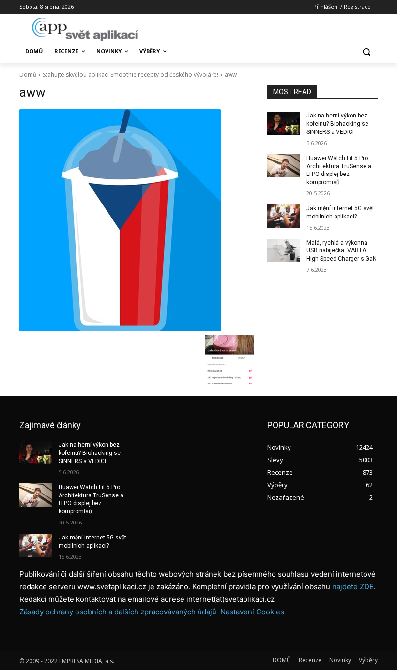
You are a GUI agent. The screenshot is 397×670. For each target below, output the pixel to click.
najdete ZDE (353, 586)
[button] (366, 51)
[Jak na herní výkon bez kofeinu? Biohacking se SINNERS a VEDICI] (283, 123)
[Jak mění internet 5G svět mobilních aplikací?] (283, 216)
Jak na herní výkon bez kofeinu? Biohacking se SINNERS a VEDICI (337, 123)
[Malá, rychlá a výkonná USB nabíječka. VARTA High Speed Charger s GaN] (283, 250)
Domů (27, 75)
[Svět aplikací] (85, 29)
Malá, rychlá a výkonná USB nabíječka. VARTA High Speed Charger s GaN (341, 250)
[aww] (136, 220)
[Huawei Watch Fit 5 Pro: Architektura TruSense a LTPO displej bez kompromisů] (283, 165)
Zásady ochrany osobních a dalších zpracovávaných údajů (117, 611)
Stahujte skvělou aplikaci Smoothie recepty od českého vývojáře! (130, 75)
